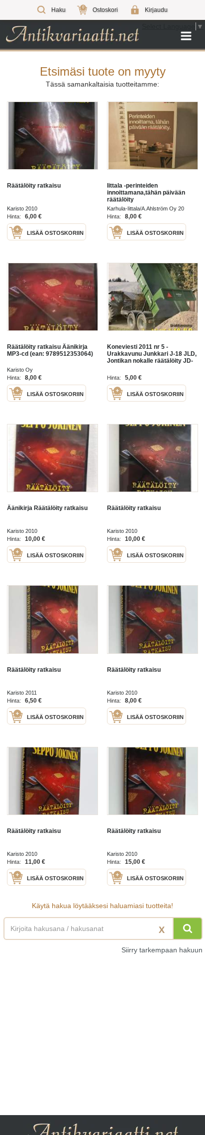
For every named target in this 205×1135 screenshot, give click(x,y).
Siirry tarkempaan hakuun (162, 950)
